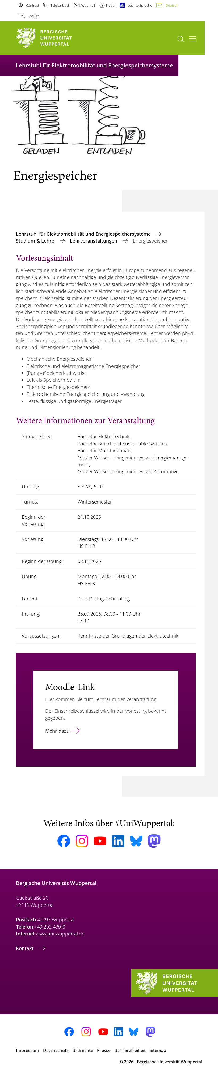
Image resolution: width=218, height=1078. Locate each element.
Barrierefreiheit (130, 1050)
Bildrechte (83, 1050)
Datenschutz (56, 1050)
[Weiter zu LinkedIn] (118, 841)
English (33, 16)
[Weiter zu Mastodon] (154, 841)
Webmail (88, 5)
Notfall (111, 5)
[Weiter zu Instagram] (82, 841)
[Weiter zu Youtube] (100, 840)
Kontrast (32, 5)
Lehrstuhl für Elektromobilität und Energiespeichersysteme (84, 234)
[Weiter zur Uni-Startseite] (53, 38)
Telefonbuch (60, 5)
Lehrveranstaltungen (94, 241)
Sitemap (158, 1050)
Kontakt (25, 948)
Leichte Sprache (139, 5)
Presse (104, 1050)
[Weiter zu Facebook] (63, 841)
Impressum (27, 1050)
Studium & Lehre (36, 241)
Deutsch (172, 5)
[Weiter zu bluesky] (136, 841)
